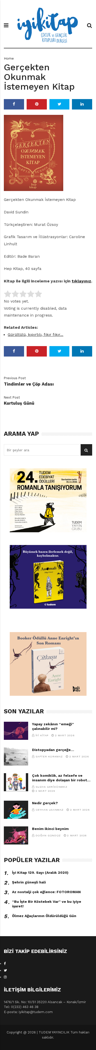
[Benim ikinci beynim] (16, 835)
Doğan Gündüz (48, 835)
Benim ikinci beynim (50, 829)
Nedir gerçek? (45, 803)
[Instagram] (5, 977)
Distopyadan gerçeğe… (53, 750)
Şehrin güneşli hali (29, 882)
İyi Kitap (42, 735)
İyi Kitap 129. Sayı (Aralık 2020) (40, 872)
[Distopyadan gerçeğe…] (16, 756)
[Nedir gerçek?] (16, 810)
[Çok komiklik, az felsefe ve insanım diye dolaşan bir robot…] (16, 782)
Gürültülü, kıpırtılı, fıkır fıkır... (35, 334)
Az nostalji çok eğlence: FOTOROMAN (46, 892)
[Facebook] (5, 963)
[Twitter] (5, 970)
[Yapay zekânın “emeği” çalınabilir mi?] (16, 731)
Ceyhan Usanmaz (49, 809)
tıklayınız (81, 281)
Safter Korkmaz (49, 756)
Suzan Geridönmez (51, 786)
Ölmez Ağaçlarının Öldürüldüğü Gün (44, 916)
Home (9, 58)
